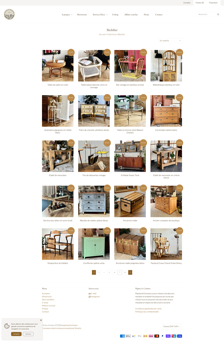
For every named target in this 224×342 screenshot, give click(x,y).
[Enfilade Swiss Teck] (130, 156)
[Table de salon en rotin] (58, 65)
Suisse (170, 326)
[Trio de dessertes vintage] (94, 156)
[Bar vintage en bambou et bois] (130, 65)
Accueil (102, 34)
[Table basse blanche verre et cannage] (94, 65)
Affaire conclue (131, 14)
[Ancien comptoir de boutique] (166, 201)
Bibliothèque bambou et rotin (166, 85)
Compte (186, 3)
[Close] (41, 320)
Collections (112, 34)
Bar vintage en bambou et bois (130, 85)
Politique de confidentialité (147, 312)
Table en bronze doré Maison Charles (130, 131)
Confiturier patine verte (94, 263)
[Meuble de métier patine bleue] (94, 201)
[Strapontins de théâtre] (58, 244)
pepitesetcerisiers (70, 325)
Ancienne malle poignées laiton (130, 263)
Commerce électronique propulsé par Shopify (61, 328)
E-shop (115, 14)
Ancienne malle (130, 220)
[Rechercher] (218, 14)
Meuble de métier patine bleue (94, 220)
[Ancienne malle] (130, 201)
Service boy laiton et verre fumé (57, 220)
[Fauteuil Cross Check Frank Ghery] (166, 244)
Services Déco (99, 14)
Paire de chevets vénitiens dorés (94, 130)
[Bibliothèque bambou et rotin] (166, 65)
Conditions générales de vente (148, 309)
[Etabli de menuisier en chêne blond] (166, 156)
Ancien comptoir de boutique (166, 220)
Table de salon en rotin (57, 85)
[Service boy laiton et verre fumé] (58, 201)
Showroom (82, 14)
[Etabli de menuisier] (58, 156)
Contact (158, 14)
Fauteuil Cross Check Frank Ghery (166, 263)
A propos (66, 14)
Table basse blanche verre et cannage (94, 86)
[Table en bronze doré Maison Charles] (130, 111)
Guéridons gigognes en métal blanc (57, 131)
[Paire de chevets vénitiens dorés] (94, 111)
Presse (146, 14)
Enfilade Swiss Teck (130, 175)
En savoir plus (24, 329)
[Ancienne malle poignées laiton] (130, 244)
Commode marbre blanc (166, 130)
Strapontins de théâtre (57, 263)
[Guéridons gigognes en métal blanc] (58, 111)
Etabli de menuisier (57, 175)
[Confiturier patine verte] (94, 244)
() (200, 3)
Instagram (95, 296)
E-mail (93, 293)
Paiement (213, 3)
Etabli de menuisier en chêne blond (166, 176)
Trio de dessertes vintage (94, 175)
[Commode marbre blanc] (166, 111)
